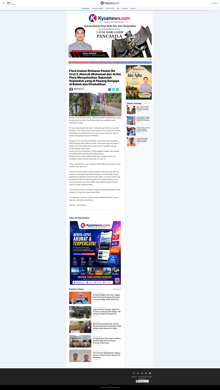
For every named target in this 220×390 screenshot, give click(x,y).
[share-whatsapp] (117, 89)
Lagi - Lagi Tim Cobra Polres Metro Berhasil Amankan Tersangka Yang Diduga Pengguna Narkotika (143, 108)
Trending (215, 3)
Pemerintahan (85, 8)
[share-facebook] (109, 89)
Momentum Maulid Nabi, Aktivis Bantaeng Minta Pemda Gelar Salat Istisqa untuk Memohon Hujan (107, 326)
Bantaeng (97, 322)
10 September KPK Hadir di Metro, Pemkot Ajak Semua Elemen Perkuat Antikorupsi (107, 340)
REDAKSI (134, 377)
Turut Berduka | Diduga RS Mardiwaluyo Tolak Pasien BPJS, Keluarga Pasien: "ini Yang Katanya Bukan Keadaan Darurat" (143, 118)
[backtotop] (110, 385)
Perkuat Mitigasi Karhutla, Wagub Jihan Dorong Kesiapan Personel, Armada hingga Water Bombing (106, 297)
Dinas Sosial (98, 336)
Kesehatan (125, 8)
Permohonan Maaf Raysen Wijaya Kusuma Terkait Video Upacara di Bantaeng (106, 355)
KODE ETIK (142, 379)
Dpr (118, 8)
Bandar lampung (99, 293)
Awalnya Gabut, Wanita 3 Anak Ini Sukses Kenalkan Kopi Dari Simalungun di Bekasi (143, 129)
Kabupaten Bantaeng (100, 350)
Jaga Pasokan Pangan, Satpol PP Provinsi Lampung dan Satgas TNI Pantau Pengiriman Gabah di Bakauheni (106, 311)
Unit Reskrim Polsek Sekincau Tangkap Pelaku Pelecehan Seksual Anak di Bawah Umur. (143, 140)
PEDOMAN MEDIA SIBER (145, 377)
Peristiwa (133, 8)
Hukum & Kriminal (97, 8)
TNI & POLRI (110, 8)
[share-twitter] (113, 89)
